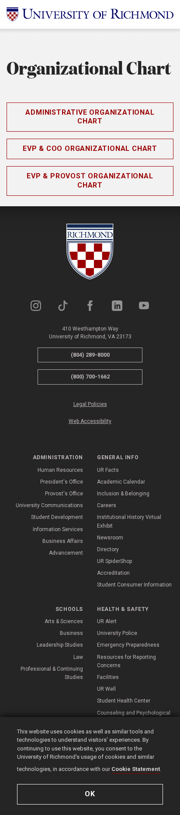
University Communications (49, 505)
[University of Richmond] (90, 14)
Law (78, 657)
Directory (108, 549)
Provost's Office (64, 494)
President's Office (61, 482)
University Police (117, 633)
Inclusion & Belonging (123, 494)
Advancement (66, 553)
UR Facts (108, 470)
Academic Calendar (121, 482)
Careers (106, 505)
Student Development (57, 517)
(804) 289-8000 (90, 354)
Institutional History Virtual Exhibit (129, 521)
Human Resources (60, 470)
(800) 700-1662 (90, 376)
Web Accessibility (90, 421)
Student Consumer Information (134, 585)
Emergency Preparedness (128, 645)
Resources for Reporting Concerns (126, 661)
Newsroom (110, 538)
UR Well (106, 689)
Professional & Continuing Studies (52, 673)
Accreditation (113, 573)
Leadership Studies (60, 645)
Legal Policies (90, 404)
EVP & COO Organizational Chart (90, 148)
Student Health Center (123, 701)
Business (71, 633)
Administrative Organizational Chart (89, 117)
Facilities (108, 677)
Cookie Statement (135, 769)
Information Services (58, 529)
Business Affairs (62, 541)
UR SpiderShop (114, 561)
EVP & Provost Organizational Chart (90, 180)
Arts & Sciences (64, 621)
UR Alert (107, 621)
